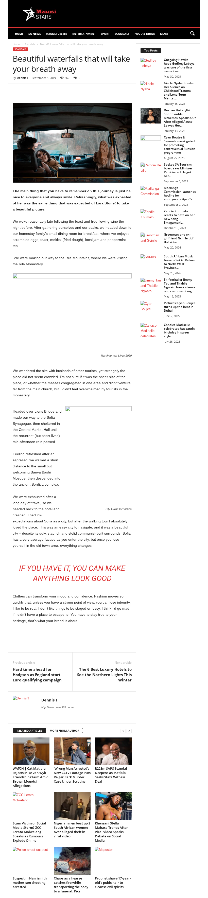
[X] (59, 91)
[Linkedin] (94, 91)
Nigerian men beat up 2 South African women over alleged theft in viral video (72, 829)
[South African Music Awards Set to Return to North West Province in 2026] (151, 262)
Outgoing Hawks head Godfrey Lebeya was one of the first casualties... (179, 65)
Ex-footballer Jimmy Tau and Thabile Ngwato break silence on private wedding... (179, 285)
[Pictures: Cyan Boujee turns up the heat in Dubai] (151, 308)
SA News (34, 34)
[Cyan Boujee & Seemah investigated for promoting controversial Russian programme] (151, 143)
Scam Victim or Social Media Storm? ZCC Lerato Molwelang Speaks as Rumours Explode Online (29, 832)
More (164, 34)
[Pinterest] (71, 91)
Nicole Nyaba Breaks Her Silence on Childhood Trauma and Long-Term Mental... (179, 90)
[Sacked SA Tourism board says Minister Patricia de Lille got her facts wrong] (151, 170)
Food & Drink (144, 34)
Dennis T (22, 78)
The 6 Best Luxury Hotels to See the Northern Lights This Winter (104, 674)
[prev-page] (123, 730)
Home (19, 34)
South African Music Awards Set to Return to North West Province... (179, 262)
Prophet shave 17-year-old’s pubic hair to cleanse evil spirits (113, 882)
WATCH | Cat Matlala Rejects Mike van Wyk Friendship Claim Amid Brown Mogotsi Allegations (30, 777)
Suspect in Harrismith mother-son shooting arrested (30, 882)
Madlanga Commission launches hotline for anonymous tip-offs (180, 193)
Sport (105, 34)
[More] (106, 91)
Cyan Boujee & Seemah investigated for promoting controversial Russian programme (179, 145)
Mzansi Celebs (56, 34)
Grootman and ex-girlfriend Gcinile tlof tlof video (178, 238)
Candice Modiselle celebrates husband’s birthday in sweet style (179, 330)
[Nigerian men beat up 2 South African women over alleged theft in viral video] (72, 806)
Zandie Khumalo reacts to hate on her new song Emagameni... (179, 217)
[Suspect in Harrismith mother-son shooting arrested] (31, 860)
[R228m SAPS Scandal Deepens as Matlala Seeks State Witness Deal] (113, 751)
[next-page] (129, 730)
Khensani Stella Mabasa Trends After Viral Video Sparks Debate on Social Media (111, 832)
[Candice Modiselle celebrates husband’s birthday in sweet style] (151, 330)
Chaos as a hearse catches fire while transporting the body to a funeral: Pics (71, 884)
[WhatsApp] (83, 91)
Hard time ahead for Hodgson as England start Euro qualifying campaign (37, 674)
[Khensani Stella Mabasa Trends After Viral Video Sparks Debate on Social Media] (113, 806)
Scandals (122, 34)
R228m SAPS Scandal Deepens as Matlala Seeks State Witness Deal (111, 775)
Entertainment (84, 34)
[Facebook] (48, 91)
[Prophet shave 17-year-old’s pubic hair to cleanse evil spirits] (113, 860)
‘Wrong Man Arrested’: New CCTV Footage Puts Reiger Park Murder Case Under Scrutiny (72, 775)
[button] (192, 33)
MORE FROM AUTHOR (64, 730)
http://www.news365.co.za (57, 707)
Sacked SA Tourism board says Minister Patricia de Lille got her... (178, 170)
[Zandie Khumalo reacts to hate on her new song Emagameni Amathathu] (151, 218)
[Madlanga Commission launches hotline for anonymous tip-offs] (151, 193)
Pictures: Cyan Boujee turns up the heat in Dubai (180, 307)
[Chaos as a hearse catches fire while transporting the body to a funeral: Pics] (72, 860)
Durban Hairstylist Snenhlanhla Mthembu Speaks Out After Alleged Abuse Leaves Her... (180, 118)
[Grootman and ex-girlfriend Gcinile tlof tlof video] (151, 240)
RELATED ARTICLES (29, 730)
